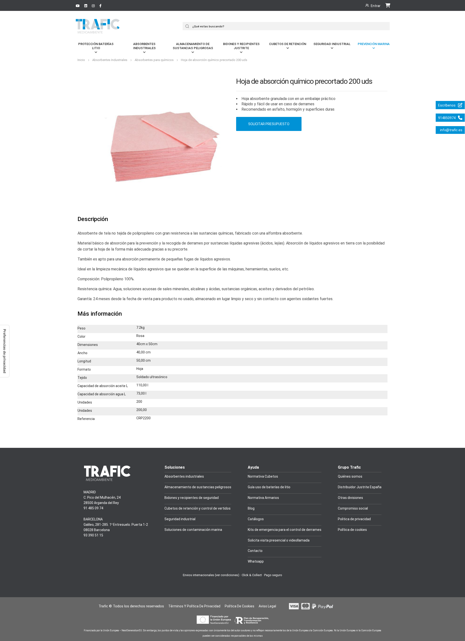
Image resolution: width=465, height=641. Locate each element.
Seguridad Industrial (331, 44)
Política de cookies (352, 530)
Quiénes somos (350, 476)
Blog (251, 508)
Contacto (255, 551)
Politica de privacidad (354, 519)
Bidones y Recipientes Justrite (241, 46)
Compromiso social (353, 508)
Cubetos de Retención (287, 44)
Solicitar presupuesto (268, 124)
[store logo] (98, 32)
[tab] (93, 219)
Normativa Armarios (263, 498)
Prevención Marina (374, 44)
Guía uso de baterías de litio (269, 487)
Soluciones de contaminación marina (193, 530)
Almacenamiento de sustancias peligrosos (197, 487)
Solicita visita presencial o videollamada (279, 540)
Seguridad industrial (179, 519)
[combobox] (288, 26)
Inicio (82, 60)
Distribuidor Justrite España (359, 487)
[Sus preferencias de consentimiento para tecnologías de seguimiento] (4, 351)
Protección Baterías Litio (96, 46)
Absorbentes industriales (184, 476)
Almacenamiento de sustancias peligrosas (193, 46)
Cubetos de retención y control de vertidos (197, 508)
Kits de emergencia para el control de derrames (284, 530)
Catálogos (256, 519)
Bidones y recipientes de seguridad (191, 498)
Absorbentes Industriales (144, 46)
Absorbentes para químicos (154, 60)
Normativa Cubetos (263, 476)
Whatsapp (256, 561)
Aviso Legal (267, 606)
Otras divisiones (350, 498)
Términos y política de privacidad (194, 606)
